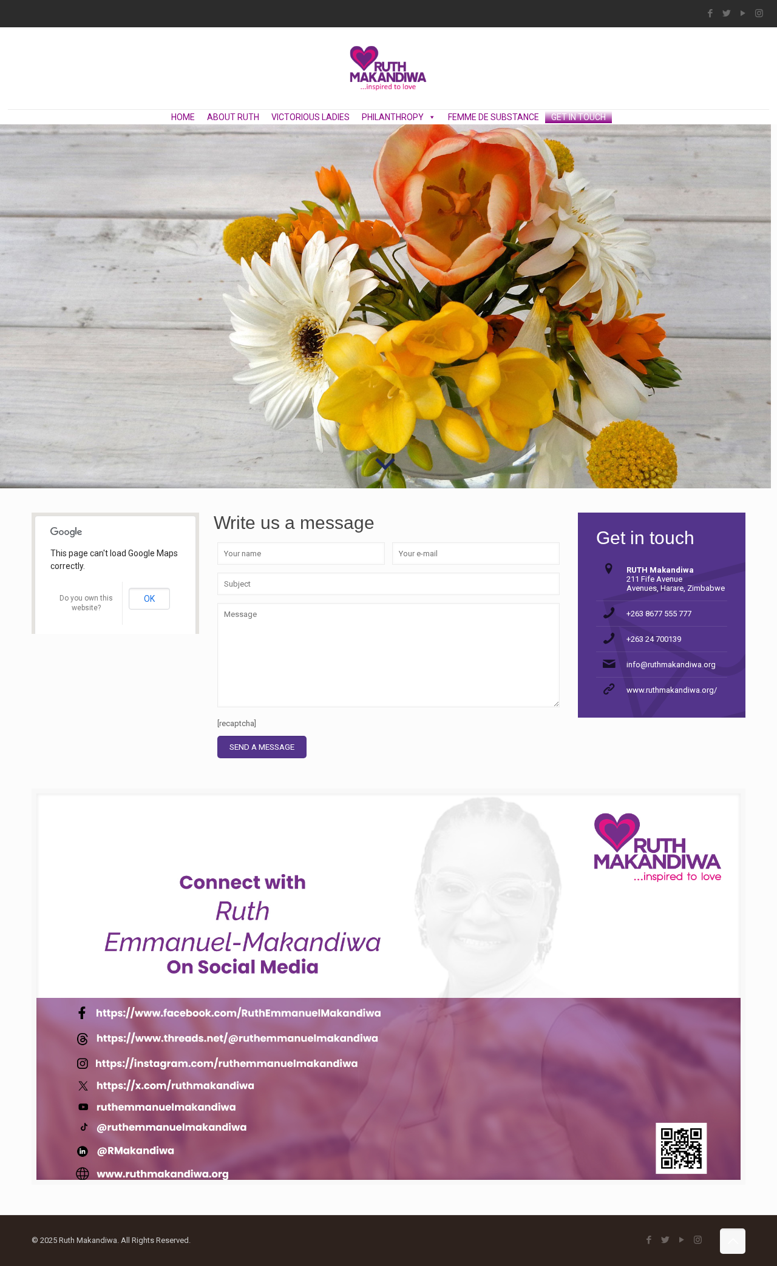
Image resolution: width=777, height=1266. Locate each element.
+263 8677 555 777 (658, 613)
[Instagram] (759, 13)
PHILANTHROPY (393, 117)
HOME (183, 117)
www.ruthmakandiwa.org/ (671, 690)
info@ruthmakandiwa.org (671, 664)
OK (149, 599)
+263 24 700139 (653, 639)
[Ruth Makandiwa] (388, 68)
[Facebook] (710, 13)
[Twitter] (726, 13)
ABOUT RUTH (233, 117)
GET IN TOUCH (578, 117)
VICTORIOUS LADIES (310, 117)
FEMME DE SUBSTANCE (493, 117)
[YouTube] (742, 13)
